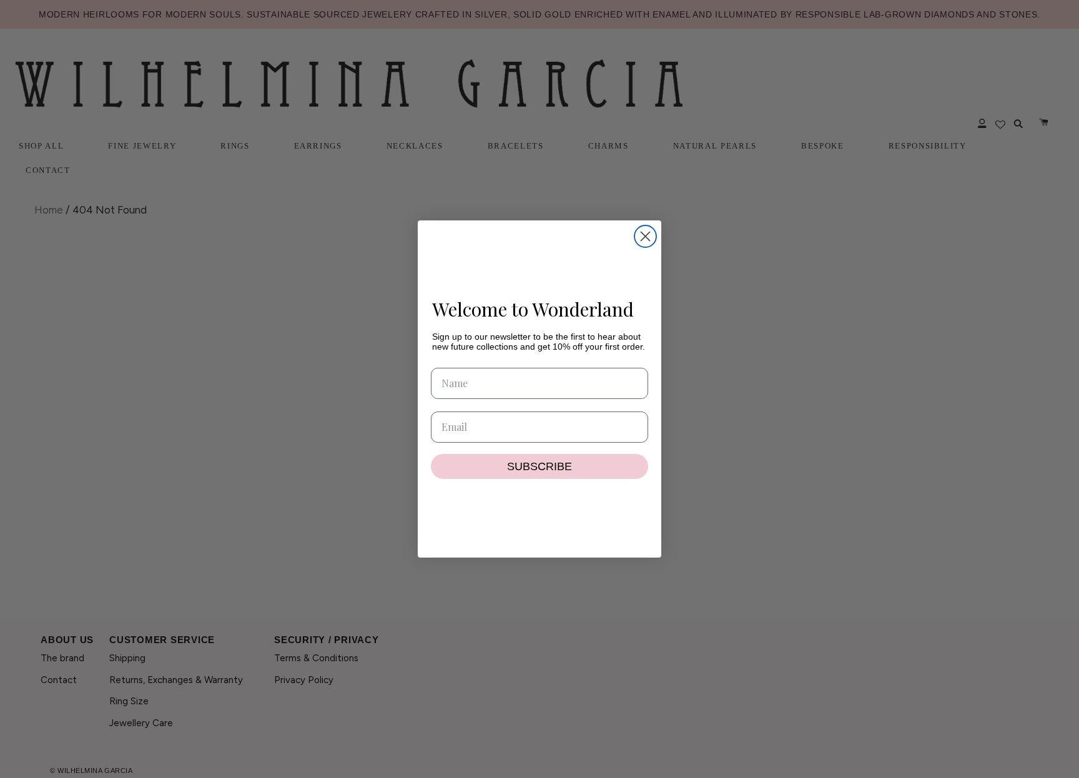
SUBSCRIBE (539, 466)
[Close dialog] (645, 236)
